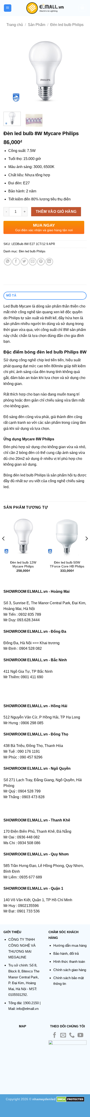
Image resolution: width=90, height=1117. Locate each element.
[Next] (79, 71)
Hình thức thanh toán (69, 961)
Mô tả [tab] (11, 295)
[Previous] (11, 71)
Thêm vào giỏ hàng (56, 212)
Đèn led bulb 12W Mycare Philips (23, 564)
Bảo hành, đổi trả (66, 953)
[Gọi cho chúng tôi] (72, 1035)
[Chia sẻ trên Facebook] (16, 261)
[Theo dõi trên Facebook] (54, 1035)
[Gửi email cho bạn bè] (32, 261)
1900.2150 (31, 1003)
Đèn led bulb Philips (67, 25)
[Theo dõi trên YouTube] (80, 1035)
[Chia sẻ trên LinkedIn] (49, 261)
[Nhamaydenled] (45, 8)
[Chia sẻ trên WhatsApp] (8, 261)
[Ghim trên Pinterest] (41, 261)
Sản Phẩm (36, 25)
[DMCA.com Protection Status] (70, 1099)
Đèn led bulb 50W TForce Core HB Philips (67, 564)
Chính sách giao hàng (69, 970)
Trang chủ (14, 25)
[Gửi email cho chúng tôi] (63, 1035)
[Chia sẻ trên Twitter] (24, 261)
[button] (7, 8)
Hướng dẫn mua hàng (70, 945)
